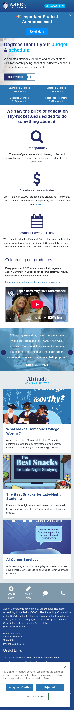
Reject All (50, 687)
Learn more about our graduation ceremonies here (33, 282)
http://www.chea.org (15, 626)
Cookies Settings (35, 696)
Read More (37, 31)
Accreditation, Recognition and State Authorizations (31, 657)
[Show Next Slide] (70, 352)
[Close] (65, 666)
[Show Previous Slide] (3, 352)
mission (39, 204)
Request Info (56, 6)
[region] (35, 684)
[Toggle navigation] (68, 6)
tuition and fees (46, 158)
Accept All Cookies (19, 687)
